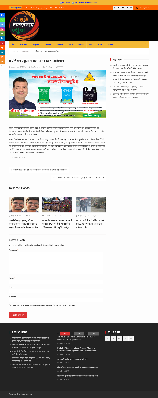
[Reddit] (2, 47)
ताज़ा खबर (23, 44)
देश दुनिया (36, 44)
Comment (13, 250)
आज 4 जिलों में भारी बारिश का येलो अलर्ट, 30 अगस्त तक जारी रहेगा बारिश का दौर (90, 224)
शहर (70, 44)
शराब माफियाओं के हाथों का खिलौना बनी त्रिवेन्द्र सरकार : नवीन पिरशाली (77, 178)
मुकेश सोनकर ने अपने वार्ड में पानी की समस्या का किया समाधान (77, 367)
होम (13, 44)
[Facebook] (115, 8)
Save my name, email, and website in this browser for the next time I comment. (44, 305)
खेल (90, 44)
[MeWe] (2, 52)
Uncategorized (51, 67)
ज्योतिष (110, 44)
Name (12, 278)
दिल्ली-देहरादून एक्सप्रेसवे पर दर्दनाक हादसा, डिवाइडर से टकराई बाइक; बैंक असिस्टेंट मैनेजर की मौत (23, 224)
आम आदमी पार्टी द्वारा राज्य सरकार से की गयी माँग (73, 359)
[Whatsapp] (2, 20)
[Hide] (1, 66)
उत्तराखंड (48, 44)
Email (12, 287)
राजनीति (60, 44)
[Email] (2, 33)
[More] (2, 61)
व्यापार (100, 44)
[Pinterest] (131, 8)
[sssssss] (57, 118)
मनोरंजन (81, 44)
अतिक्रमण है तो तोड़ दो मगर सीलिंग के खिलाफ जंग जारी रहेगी (77, 376)
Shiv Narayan (35, 67)
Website (12, 296)
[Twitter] (119, 8)
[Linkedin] (2, 38)
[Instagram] (2, 29)
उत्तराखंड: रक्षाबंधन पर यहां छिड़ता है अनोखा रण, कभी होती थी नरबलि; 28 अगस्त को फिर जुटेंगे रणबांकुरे (57, 224)
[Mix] (2, 57)
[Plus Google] (127, 8)
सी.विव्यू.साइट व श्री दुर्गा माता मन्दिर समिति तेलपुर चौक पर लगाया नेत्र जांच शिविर (40, 170)
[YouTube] (123, 8)
